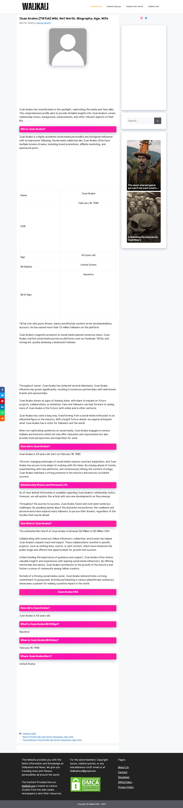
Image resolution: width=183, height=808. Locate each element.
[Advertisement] (68, 88)
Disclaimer (124, 777)
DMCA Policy (125, 782)
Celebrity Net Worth (134, 6)
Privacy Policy (126, 787)
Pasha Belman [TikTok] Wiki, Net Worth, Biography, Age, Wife (52, 740)
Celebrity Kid (153, 6)
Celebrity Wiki (96, 6)
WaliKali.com (28, 785)
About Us (123, 767)
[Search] (157, 121)
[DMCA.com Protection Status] (85, 791)
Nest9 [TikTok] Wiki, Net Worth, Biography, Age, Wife (48, 737)
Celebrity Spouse (114, 6)
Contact (122, 772)
